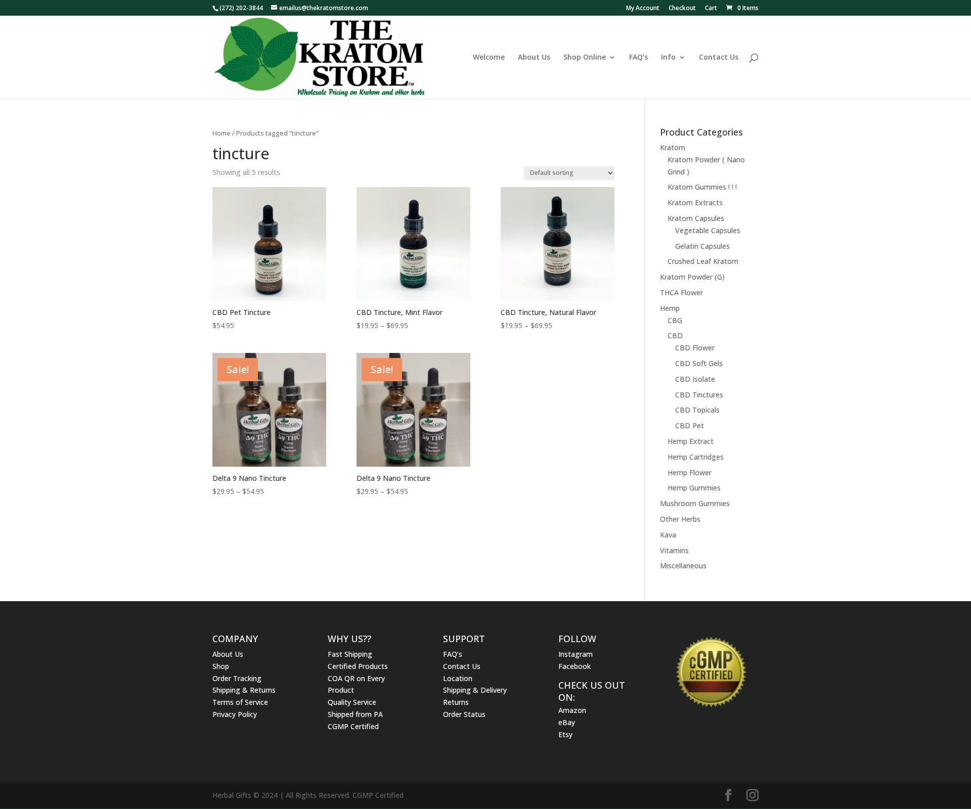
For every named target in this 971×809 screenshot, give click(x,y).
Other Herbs (680, 519)
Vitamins (674, 550)
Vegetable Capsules (707, 230)
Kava (668, 535)
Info (668, 58)
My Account (642, 8)
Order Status (464, 714)
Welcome (489, 58)
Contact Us (718, 58)
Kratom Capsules (696, 218)
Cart (711, 8)
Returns (456, 702)
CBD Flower (695, 347)
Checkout (682, 8)
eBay (566, 722)
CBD (675, 335)
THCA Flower (681, 292)
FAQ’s (638, 58)
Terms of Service (240, 702)
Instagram (575, 654)
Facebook (574, 666)
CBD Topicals (697, 410)
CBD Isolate (695, 379)
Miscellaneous (683, 565)
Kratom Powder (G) (692, 277)
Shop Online (584, 58)
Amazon (572, 710)
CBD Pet (689, 425)
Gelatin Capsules (702, 246)
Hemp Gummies (694, 487)
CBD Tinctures (699, 394)
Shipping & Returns (244, 690)
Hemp (670, 308)
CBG (675, 320)
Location (457, 678)
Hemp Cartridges (696, 457)
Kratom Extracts (695, 202)
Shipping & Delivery (475, 690)
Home (221, 133)
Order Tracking (236, 678)
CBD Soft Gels (699, 363)
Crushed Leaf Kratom (703, 261)
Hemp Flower (690, 472)
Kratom (672, 147)
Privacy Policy (234, 714)
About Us (534, 58)
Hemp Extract (691, 441)
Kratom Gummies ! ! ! (702, 187)
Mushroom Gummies (695, 503)
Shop (220, 666)
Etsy (565, 734)
